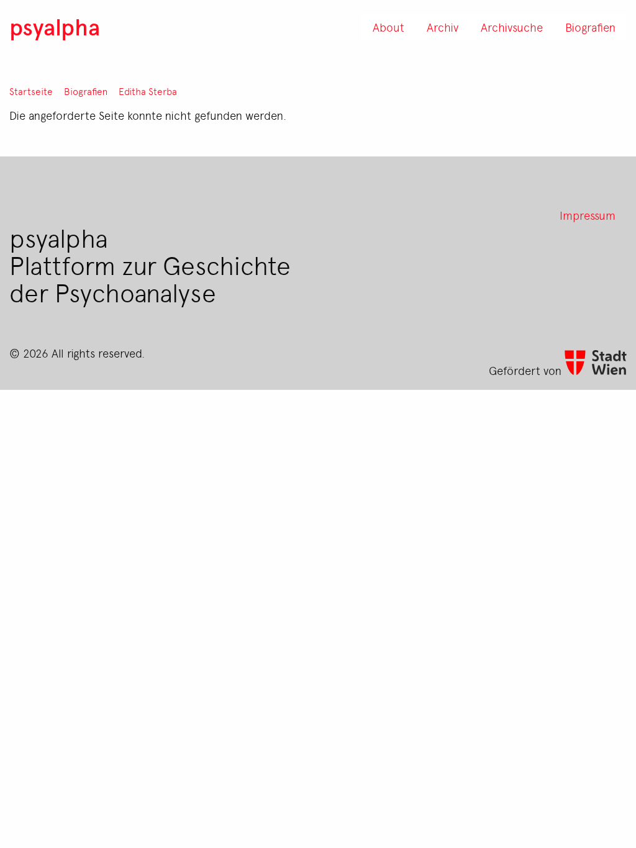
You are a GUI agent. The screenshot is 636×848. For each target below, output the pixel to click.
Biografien (85, 91)
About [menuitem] (388, 26)
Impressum (588, 214)
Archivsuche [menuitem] (512, 26)
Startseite (31, 91)
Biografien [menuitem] (590, 26)
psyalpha (54, 26)
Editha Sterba (148, 91)
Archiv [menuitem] (442, 26)
